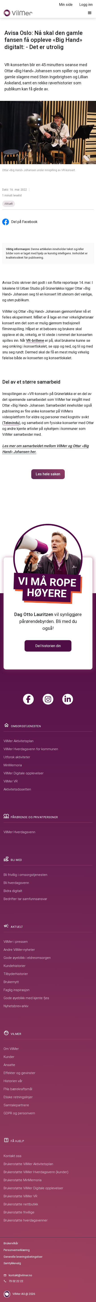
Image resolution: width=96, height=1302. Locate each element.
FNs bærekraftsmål (18, 1089)
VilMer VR (11, 781)
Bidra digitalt (13, 891)
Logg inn (86, 4)
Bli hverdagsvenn (16, 883)
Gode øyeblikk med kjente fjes (26, 998)
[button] (89, 13)
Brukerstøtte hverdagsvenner (26, 1220)
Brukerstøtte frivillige (19, 1212)
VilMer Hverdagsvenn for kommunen (31, 749)
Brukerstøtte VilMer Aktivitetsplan (28, 1164)
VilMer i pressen (16, 942)
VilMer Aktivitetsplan (18, 741)
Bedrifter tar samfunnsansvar (25, 899)
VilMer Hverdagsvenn (19, 832)
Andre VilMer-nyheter (19, 950)
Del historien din (48, 646)
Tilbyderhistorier (16, 974)
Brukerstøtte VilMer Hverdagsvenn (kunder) (36, 1172)
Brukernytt (11, 982)
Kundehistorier (14, 966)
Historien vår (13, 1081)
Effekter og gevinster (19, 1073)
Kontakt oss (12, 1156)
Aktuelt (8, 203)
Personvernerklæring (17, 1250)
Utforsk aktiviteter (17, 757)
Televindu (11, 423)
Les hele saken (48, 474)
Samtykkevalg (12, 1263)
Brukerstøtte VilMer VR (20, 1196)
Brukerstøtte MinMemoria (23, 1180)
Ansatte (9, 1065)
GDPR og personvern (19, 1113)
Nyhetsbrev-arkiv (16, 1006)
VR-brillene (35, 340)
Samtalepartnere (16, 1105)
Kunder (9, 1057)
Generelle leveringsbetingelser (23, 1256)
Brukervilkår (11, 1243)
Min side (66, 4)
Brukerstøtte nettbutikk (21, 1204)
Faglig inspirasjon (16, 990)
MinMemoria (13, 765)
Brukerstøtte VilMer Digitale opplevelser (33, 1188)
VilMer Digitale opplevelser (24, 773)
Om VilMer (11, 1049)
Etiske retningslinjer (18, 1097)
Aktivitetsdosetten (17, 789)
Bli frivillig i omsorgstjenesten (25, 875)
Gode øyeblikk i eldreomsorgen (27, 958)
